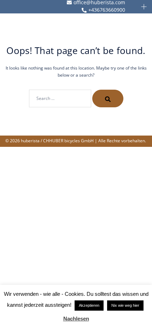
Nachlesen (76, 319)
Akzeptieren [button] (89, 305)
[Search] (107, 98)
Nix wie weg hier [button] (125, 305)
